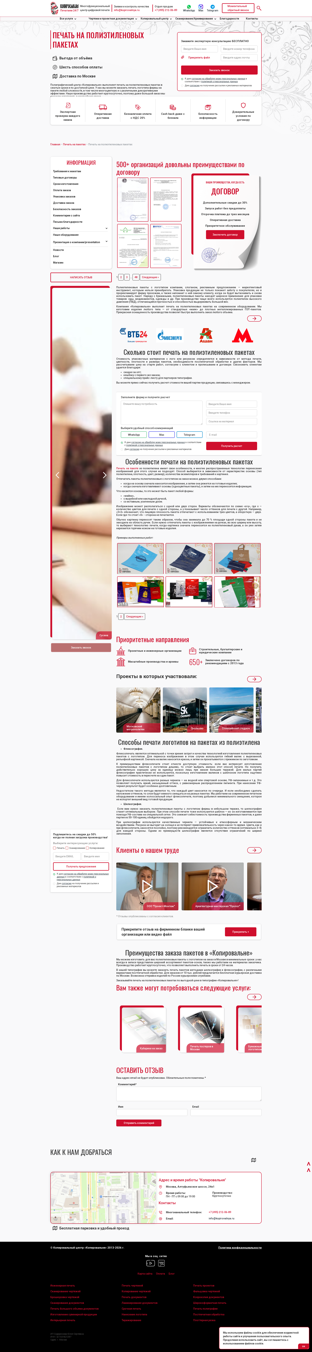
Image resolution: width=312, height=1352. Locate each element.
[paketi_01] (237, 558)
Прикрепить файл (199, 57)
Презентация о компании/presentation (77, 242)
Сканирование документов (67, 1302)
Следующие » (150, 277)
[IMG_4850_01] (140, 558)
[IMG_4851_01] (189, 558)
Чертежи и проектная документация (111, 18)
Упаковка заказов (64, 196)
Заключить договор (225, 234)
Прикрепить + (240, 931)
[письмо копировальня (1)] (165, 246)
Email (195, 1106)
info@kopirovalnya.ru (127, 10)
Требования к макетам (67, 171)
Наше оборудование (66, 234)
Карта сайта (145, 1273)
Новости (58, 250)
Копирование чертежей (136, 1291)
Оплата (160, 1273)
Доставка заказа (63, 202)
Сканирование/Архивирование (194, 18)
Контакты (252, 18)
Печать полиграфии (205, 1308)
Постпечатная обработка (208, 1314)
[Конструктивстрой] (132, 246)
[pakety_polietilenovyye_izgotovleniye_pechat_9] (237, 591)
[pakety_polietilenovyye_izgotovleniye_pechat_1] (189, 591)
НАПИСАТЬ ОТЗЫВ (81, 277)
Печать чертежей (132, 1285)
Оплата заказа (62, 190)
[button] (68, 18)
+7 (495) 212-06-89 (166, 10)
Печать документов (134, 1297)
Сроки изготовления (65, 183)
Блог (56, 256)
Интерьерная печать (62, 1320)
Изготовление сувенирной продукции (73, 1314)
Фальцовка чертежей (206, 1291)
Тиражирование (131, 1320)
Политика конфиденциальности (240, 1247)
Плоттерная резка (204, 1320)
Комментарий (127, 1084)
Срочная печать (131, 1308)
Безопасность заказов (67, 209)
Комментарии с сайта (66, 215)
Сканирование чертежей (65, 1291)
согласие (195, 85)
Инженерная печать (62, 1285)
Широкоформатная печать (209, 1302)
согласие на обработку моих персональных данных (218, 78)
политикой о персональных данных (219, 81)
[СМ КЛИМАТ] (132, 200)
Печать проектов (203, 1285)
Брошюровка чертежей (64, 1297)
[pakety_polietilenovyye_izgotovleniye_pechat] (140, 591)
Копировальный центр (154, 18)
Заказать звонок (81, 647)
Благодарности (229, 18)
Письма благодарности (67, 221)
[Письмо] (165, 200)
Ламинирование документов (139, 1302)
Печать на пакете (127, 468)
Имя (120, 1106)
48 (136, 277)
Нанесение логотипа (134, 1314)
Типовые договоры (65, 177)
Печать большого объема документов (74, 1308)
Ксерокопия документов (208, 1297)
